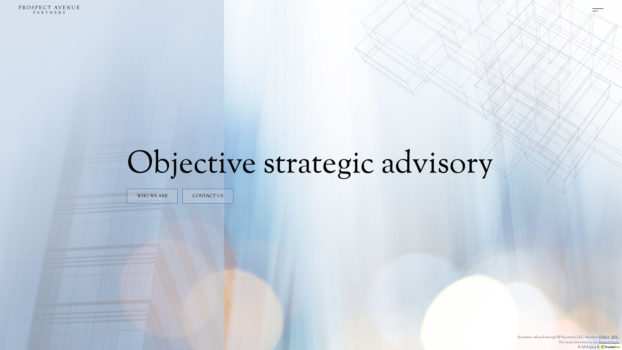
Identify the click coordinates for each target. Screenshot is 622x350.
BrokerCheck (609, 342)
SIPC (615, 337)
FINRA (603, 337)
